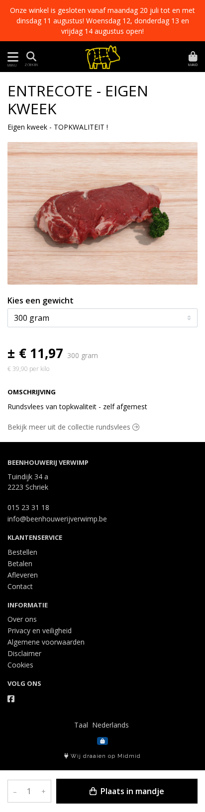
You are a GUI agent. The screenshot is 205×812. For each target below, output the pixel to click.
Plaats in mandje (131, 791)
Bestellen (22, 552)
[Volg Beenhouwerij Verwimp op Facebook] (10, 698)
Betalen (19, 563)
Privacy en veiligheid (39, 630)
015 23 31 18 (28, 507)
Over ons (22, 619)
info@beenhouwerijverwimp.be (57, 518)
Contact (20, 586)
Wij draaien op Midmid (105, 756)
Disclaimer (24, 653)
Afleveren (22, 575)
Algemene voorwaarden (46, 642)
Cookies (20, 664)
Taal (81, 725)
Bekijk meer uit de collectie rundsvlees (69, 427)
